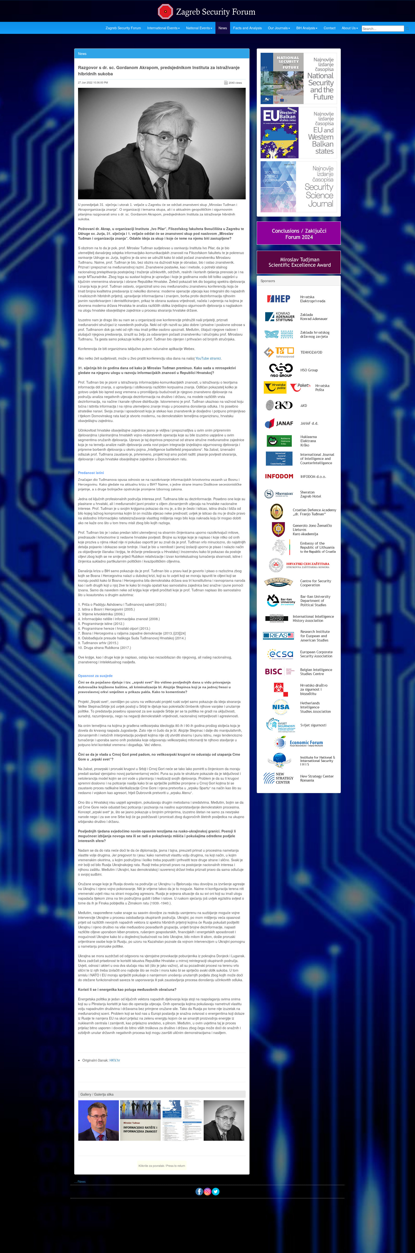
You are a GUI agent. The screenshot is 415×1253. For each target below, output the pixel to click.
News (223, 27)
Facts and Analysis (247, 27)
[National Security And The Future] (299, 78)
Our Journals (278, 27)
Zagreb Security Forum (123, 27)
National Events (198, 27)
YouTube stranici (208, 358)
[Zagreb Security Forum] (207, 10)
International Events (162, 27)
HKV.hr (115, 1060)
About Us (349, 27)
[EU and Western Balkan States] (299, 132)
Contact (330, 27)
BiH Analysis (305, 27)
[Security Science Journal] (299, 185)
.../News (80, 1181)
